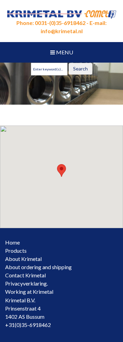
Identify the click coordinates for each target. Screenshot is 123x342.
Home (12, 242)
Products (16, 250)
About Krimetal (23, 258)
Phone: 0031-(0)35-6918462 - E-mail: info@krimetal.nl (61, 26)
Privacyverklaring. (26, 283)
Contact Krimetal (25, 275)
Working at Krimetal (29, 291)
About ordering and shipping (38, 267)
